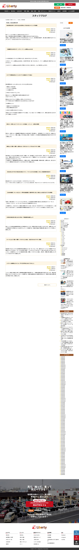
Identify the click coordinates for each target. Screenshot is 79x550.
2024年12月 (63, 381)
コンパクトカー (65, 248)
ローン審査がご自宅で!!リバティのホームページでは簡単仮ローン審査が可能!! (66, 166)
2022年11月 (63, 416)
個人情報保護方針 (51, 543)
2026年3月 (63, 361)
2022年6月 (63, 423)
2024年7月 (63, 388)
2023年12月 (63, 398)
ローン (21, 544)
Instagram (63, 537)
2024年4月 (63, 392)
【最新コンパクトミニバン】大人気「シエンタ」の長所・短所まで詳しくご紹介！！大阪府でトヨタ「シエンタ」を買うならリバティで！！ (66, 124)
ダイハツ (63, 235)
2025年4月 (63, 376)
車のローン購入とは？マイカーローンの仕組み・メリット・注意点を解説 (23, 124)
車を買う (7, 11)
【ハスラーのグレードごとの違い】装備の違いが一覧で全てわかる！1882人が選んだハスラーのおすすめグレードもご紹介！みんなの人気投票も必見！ (67, 303)
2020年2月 (63, 462)
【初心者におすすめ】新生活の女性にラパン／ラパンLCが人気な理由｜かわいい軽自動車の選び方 (28, 172)
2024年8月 (63, 387)
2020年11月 (63, 449)
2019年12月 (63, 464)
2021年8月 (63, 437)
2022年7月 (63, 422)
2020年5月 (63, 457)
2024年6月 (63, 390)
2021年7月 (63, 438)
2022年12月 (63, 415)
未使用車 (63, 253)
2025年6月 (63, 373)
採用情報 (49, 537)
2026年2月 (63, 362)
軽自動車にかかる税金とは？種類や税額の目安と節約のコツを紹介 (66, 40)
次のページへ (47, 285)
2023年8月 (63, 404)
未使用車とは (36, 544)
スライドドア (64, 249)
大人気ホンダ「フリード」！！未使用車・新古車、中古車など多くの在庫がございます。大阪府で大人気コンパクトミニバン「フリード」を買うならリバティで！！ (66, 148)
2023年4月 (63, 409)
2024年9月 (63, 386)
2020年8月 (63, 453)
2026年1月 (63, 363)
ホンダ (63, 239)
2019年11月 (63, 466)
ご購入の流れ (36, 539)
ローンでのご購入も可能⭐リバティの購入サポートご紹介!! (66, 208)
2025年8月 (63, 370)
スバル (63, 234)
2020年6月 (63, 456)
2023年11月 (63, 399)
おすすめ (62, 220)
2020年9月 (63, 452)
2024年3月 (63, 394)
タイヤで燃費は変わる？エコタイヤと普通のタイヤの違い (19, 75)
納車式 (59, 11)
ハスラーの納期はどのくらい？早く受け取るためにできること (20, 263)
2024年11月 (63, 383)
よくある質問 (71, 11)
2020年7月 (63, 455)
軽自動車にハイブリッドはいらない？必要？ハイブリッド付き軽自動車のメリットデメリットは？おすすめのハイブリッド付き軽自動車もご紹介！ (66, 101)
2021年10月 (63, 434)
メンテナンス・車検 (65, 224)
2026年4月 (63, 359)
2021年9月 (63, 435)
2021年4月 (63, 442)
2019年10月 (63, 467)
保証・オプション (42, 11)
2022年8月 (63, 420)
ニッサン (63, 238)
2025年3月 (63, 377)
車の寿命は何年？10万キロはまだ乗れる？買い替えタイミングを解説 (22, 25)
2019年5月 (63, 474)
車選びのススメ (52, 11)
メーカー (62, 231)
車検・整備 (26, 11)
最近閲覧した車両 (9, 537)
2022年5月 (63, 424)
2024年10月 (63, 384)
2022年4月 (63, 426)
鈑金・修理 (33, 11)
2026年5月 (63, 358)
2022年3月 (63, 427)
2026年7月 (63, 357)
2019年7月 (63, 471)
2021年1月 (63, 446)
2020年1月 (63, 463)
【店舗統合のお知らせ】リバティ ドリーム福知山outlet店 (20, 49)
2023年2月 (63, 412)
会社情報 (64, 11)
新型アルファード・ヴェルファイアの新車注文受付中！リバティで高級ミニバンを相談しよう (67, 329)
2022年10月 (63, 417)
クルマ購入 (63, 228)
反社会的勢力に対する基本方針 (53, 540)
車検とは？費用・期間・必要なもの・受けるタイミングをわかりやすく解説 (23, 146)
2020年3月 (63, 460)
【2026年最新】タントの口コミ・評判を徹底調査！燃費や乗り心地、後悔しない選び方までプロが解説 (29, 192)
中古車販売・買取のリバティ (11, 19)
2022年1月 (63, 430)
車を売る (13, 11)
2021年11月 (63, 433)
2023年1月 (63, 413)
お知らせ (62, 221)
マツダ (63, 241)
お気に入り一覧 (9, 539)
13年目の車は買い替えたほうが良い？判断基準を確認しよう (20, 217)
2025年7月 (63, 372)
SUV (62, 246)
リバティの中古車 (37, 541)
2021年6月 (63, 439)
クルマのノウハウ (64, 223)
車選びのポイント (37, 537)
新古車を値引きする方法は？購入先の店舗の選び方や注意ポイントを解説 (66, 78)
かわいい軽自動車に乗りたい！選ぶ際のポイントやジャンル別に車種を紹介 (66, 60)
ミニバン (63, 250)
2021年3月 (63, 444)
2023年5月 (63, 408)
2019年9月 (63, 469)
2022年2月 (63, 428)
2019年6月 (63, 473)
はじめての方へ (37, 535)
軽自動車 (63, 254)
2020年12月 (63, 448)
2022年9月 (63, 419)
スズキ (63, 232)
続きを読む (63, 45)
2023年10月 (63, 401)
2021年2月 (63, 445)
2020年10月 (63, 451)
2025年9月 (63, 369)
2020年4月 (63, 459)
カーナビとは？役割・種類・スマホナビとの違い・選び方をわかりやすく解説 (24, 239)
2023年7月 (63, 405)
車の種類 (62, 245)
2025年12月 (63, 365)
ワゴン (63, 252)
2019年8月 (63, 470)
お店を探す (19, 11)
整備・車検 (59, 4)
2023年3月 (63, 410)
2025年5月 (63, 374)
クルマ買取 (63, 230)
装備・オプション (64, 227)
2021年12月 (63, 431)
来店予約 (70, 4)
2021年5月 (63, 441)
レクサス (63, 243)
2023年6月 (63, 406)
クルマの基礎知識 (64, 225)
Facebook (63, 535)
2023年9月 (63, 402)
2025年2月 (63, 379)
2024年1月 (63, 397)
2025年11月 (63, 366)
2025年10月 (63, 368)
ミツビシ (63, 242)
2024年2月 (63, 395)
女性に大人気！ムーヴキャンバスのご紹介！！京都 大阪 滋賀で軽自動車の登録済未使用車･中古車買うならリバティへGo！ (66, 188)
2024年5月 (63, 391)
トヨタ (63, 237)
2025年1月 (63, 380)
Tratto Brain (45, 548)
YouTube (63, 539)
